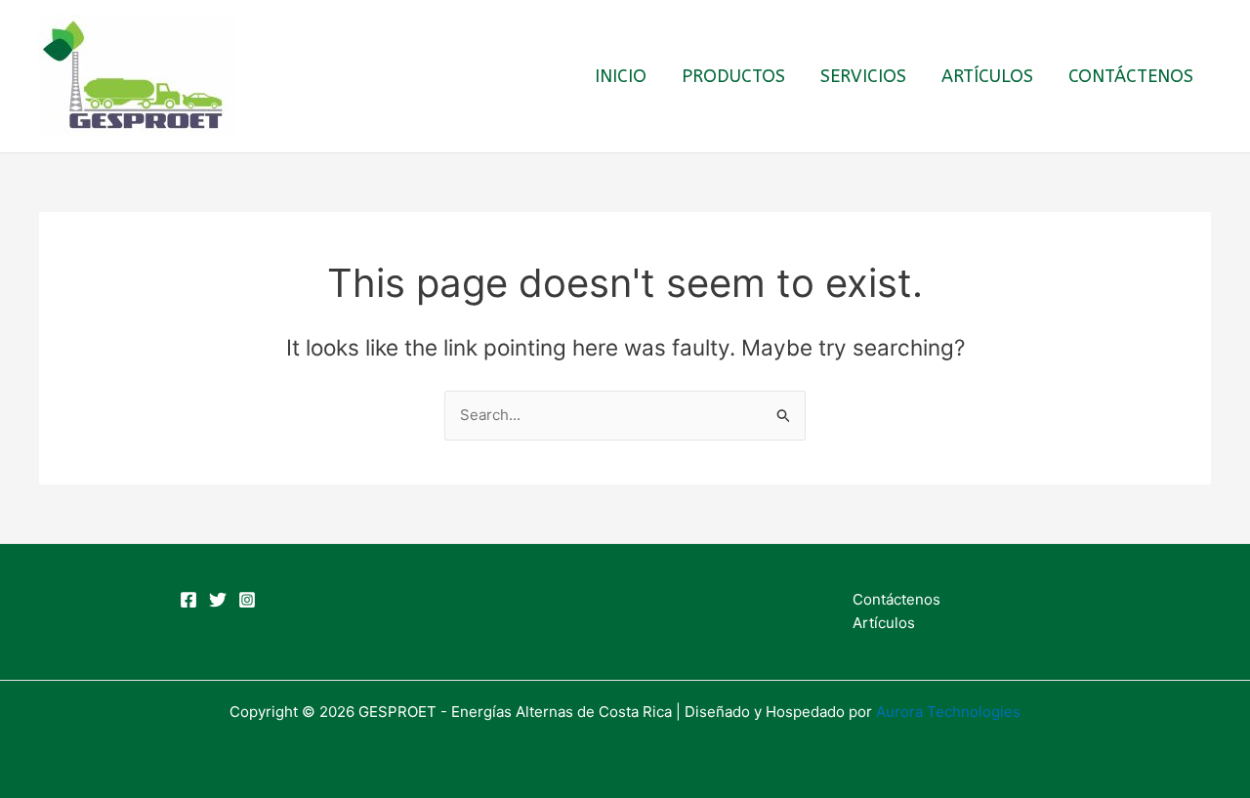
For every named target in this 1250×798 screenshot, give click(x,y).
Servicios (863, 76)
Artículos (987, 76)
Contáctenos (1130, 76)
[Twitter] (218, 600)
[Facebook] (188, 600)
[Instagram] (247, 600)
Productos (733, 76)
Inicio (620, 76)
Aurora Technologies (948, 711)
